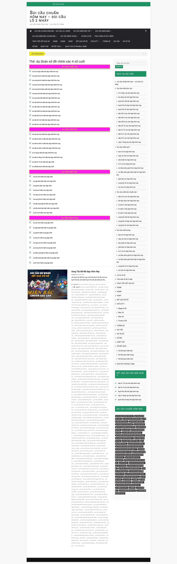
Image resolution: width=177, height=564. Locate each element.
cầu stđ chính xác (80, 320)
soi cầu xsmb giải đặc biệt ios (88, 520)
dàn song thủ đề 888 (81, 343)
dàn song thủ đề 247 (91, 341)
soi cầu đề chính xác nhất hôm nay (93, 417)
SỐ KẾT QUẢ (55, 46)
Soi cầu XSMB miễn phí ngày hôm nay (128, 476)
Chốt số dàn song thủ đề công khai (84, 325)
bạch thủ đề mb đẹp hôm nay (128, 101)
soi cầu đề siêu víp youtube (82, 453)
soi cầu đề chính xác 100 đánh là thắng (86, 410)
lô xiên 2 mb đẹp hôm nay (127, 205)
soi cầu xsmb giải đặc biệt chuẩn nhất (85, 517)
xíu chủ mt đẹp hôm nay (126, 270)
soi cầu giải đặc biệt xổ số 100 (84, 494)
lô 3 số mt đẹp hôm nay (126, 251)
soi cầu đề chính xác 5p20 (90, 415)
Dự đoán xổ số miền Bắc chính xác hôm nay (129, 446)
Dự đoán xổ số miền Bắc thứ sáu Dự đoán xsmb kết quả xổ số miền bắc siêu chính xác (130, 454)
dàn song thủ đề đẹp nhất (98, 351)
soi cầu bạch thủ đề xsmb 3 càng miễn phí (93, 381)
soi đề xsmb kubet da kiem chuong (84, 535)
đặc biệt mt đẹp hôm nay (127, 243)
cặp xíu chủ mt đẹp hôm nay (128, 239)
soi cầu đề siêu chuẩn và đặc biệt (90, 448)
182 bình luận (80, 546)
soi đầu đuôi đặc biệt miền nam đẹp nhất (46, 208)
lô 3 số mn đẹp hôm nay (126, 164)
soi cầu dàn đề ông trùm (85, 399)
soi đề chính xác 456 (100, 522)
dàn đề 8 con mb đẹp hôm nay (129, 122)
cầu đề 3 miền (89, 289)
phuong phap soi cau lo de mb (97, 369)
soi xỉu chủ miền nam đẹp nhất (43, 177)
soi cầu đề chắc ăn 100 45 (84, 402)
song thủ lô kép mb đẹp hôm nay (130, 221)
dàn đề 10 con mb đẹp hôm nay (129, 126)
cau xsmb (89, 320)
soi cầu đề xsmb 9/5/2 (89, 486)
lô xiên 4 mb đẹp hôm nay (127, 213)
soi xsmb (127, 479)
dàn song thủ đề (79, 341)
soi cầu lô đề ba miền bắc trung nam (95, 502)
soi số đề (82, 538)
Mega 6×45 (122, 308)
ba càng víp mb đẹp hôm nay (128, 97)
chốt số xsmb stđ (99, 330)
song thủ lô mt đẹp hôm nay (128, 266)
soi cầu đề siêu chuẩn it (93, 438)
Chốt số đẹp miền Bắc (137, 421)
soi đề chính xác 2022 (86, 522)
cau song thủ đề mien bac (82, 317)
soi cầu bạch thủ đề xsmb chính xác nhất (86, 387)
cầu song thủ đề (85, 307)
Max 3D (121, 312)
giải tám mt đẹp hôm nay (127, 247)
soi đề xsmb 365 (99, 530)
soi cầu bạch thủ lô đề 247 (90, 397)
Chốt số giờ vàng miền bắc (132, 419)
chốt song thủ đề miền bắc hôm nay (85, 335)
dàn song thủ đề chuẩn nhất (86, 348)
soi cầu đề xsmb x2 (83, 492)
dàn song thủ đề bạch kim (95, 343)
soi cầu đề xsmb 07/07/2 (98, 484)
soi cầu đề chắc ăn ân (82, 407)
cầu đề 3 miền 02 (100, 289)
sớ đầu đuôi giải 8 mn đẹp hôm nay (130, 168)
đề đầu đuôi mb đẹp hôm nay (128, 201)
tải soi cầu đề (84, 540)
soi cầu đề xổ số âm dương (91, 466)
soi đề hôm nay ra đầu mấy (95, 525)
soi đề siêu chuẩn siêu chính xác (84, 530)
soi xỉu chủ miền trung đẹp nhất (43, 223)
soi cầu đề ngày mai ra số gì (82, 435)
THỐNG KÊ (106, 41)
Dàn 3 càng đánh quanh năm (125, 427)
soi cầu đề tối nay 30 (88, 456)
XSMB (55, 41)
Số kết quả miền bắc (125, 351)
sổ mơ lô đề (86, 36)
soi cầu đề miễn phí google (87, 428)
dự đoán (126, 430)
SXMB (136, 479)
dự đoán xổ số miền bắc (137, 443)
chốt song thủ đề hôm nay (87, 333)
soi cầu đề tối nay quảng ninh (84, 458)
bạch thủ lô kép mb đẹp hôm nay (129, 105)
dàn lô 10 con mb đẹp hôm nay (129, 130)
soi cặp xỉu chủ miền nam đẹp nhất (44, 195)
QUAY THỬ (44, 46)
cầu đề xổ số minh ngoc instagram (93, 302)
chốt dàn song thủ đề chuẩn (82, 323)
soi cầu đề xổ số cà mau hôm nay (88, 469)
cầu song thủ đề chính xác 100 (93, 312)
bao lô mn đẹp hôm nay (126, 152)
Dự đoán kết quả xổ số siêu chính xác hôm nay (130, 435)
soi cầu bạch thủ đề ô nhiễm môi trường (89, 379)
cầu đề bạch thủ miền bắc (89, 292)
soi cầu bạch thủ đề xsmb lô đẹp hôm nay (94, 389)
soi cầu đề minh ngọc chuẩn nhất (84, 430)
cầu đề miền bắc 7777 (81, 294)
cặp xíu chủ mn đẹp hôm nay (128, 156)
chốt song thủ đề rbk (83, 338)
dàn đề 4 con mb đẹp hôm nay (129, 113)
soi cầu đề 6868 (97, 399)
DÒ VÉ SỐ (126, 41)
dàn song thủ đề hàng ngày (90, 353)
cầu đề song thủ (98, 300)
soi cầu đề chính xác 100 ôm (91, 412)
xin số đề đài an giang (88, 543)
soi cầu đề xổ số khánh (88, 471)
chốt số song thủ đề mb (84, 328)
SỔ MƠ (34, 46)
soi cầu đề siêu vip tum (86, 451)
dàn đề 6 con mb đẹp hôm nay (129, 118)
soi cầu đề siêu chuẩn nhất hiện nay (85, 443)
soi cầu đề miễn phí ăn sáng (88, 425)
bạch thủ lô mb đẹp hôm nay (128, 109)
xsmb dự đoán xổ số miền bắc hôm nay (128, 485)
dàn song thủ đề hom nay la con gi (85, 358)
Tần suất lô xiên (138, 482)
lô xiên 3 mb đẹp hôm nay (127, 209)
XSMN (63, 41)
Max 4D (121, 317)
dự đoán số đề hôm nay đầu (91, 366)
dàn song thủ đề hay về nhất (84, 356)
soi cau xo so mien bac (137, 463)
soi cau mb (124, 463)
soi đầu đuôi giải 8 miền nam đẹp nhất (45, 204)
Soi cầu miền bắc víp (81, 31)
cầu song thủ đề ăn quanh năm (91, 310)
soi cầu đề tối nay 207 (98, 453)
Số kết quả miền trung (126, 355)
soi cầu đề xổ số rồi (91, 481)
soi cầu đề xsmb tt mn (85, 489)
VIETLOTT (94, 41)
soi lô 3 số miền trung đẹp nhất (43, 263)
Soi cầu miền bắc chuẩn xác (44, 36)
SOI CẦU (116, 41)
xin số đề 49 (92, 540)
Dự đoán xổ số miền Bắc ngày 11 (126, 449)
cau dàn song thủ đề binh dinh (88, 287)
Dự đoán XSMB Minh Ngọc (131, 441)
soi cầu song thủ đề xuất (88, 515)
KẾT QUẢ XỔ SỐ (81, 41)
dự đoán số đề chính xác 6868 (89, 364)
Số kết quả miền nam (125, 359)
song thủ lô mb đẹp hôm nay (128, 225)
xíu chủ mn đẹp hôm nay (126, 187)
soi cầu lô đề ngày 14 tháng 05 (90, 507)
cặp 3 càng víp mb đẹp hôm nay (129, 142)
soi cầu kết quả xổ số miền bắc (135, 474)
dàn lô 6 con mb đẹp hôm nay (128, 138)
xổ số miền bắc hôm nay (128, 490)
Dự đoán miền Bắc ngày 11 (125, 438)
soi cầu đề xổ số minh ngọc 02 (89, 474)
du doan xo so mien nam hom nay (84, 361)
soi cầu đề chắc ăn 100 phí (82, 405)
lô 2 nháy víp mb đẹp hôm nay (128, 93)
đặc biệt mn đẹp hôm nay (127, 160)
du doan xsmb (140, 424)
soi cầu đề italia (94, 422)
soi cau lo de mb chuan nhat (94, 499)
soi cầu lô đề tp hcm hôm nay (93, 509)
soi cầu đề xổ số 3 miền (96, 463)
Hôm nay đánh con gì (133, 457)
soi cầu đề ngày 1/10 (84, 433)
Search (119, 67)
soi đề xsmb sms (100, 535)
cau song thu (94, 305)
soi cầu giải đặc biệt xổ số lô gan (87, 497)
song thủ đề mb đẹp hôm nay (85, 271)
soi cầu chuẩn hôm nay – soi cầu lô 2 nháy (48, 16)
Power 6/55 (122, 321)
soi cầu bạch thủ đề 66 (87, 374)
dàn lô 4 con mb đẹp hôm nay (128, 134)
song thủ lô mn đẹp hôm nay (128, 183)
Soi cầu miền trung (68, 36)
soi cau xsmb (121, 465)
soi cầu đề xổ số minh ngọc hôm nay (93, 479)
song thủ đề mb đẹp (92, 538)
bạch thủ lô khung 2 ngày (76, 46)
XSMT (70, 41)
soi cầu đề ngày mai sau (98, 435)
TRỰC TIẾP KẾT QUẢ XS (41, 41)
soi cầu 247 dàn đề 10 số (90, 371)
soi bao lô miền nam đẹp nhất (42, 190)
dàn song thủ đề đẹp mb (82, 351)
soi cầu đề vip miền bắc (81, 463)
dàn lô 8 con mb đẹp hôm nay (128, 197)
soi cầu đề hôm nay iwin (82, 422)
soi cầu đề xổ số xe (83, 484)
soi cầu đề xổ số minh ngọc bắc (90, 476)
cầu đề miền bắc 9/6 (95, 294)
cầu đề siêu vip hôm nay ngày (83, 300)
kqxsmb (119, 460)
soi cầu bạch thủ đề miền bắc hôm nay (85, 376)
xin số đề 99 (101, 540)
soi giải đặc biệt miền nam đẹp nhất (44, 181)
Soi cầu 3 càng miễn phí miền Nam (130, 468)
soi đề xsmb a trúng (85, 532)
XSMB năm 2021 (122, 488)
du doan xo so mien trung (124, 424)
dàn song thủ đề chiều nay (92, 346)
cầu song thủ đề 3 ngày (98, 307)
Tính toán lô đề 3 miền (103, 36)
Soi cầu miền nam (102, 31)
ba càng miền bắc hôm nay (125, 416)
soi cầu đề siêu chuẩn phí (88, 445)
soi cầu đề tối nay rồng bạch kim (83, 461)
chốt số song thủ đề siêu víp (84, 330)
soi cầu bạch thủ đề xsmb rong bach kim (85, 394)
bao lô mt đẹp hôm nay (126, 235)
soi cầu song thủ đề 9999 (85, 512)
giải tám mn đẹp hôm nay (127, 179)
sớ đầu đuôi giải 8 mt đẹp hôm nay (130, 255)
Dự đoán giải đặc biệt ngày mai (132, 432)
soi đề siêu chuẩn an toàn (87, 527)
